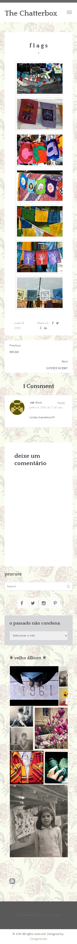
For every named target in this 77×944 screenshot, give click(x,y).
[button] (33, 686)
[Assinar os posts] (12, 881)
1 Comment (38, 386)
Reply (61, 403)
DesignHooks (38, 939)
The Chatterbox (31, 13)
